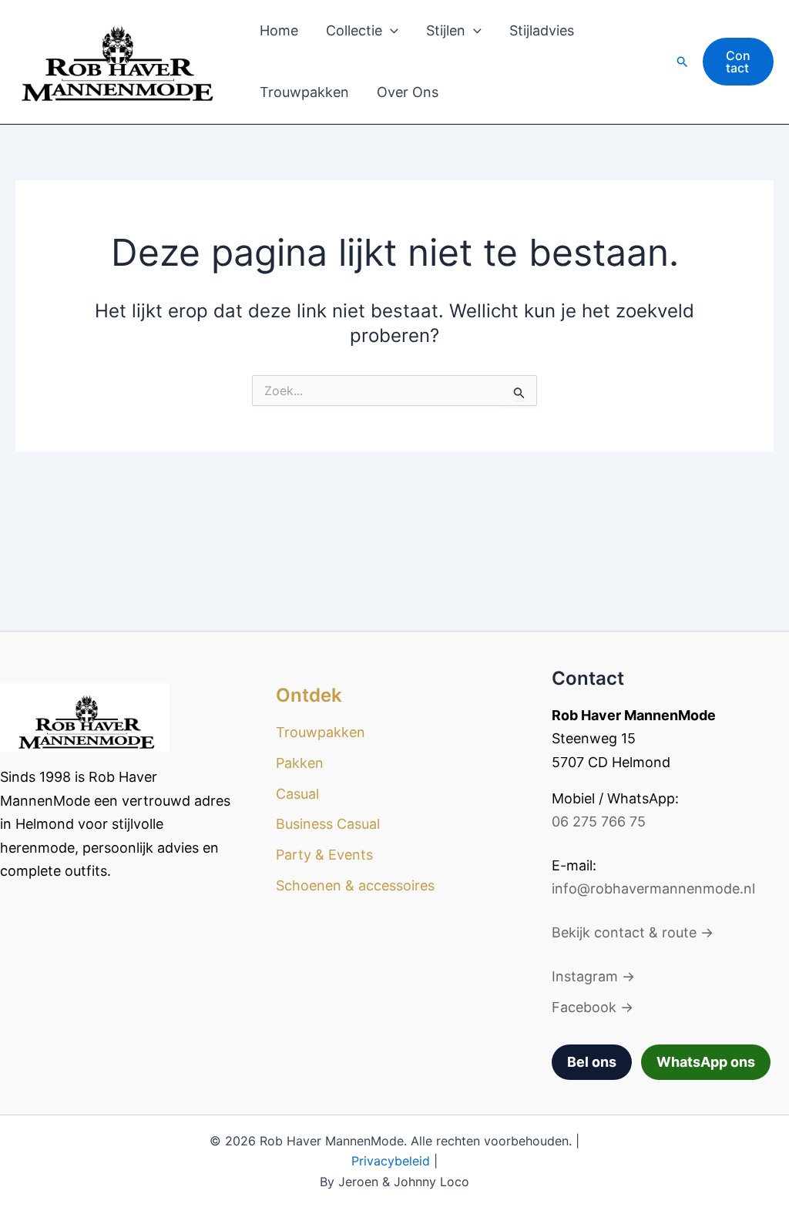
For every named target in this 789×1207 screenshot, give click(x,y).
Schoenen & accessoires (355, 885)
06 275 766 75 (599, 821)
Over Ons (407, 92)
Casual (297, 794)
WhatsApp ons (705, 1062)
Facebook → (592, 1007)
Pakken (300, 763)
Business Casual (328, 824)
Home (279, 30)
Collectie (354, 30)
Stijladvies (541, 30)
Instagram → (593, 976)
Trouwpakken (304, 92)
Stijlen (445, 30)
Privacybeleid (390, 1160)
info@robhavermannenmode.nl (653, 888)
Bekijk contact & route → (632, 932)
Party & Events (324, 855)
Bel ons (591, 1062)
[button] (390, 31)
